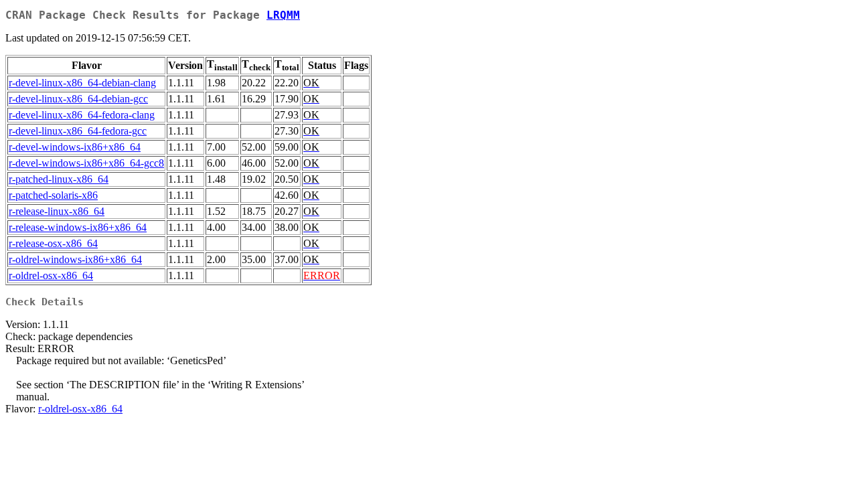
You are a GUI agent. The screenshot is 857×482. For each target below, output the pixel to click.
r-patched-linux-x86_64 (58, 179)
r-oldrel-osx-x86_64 (51, 275)
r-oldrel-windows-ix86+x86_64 (75, 259)
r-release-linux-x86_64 (56, 211)
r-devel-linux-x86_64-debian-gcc (78, 98)
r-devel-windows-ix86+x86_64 (75, 147)
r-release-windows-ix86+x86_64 (78, 227)
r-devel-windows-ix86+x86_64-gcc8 (86, 163)
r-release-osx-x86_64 (53, 243)
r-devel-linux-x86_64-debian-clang (82, 82)
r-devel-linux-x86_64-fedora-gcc (78, 131)
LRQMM (283, 15)
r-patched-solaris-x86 (53, 195)
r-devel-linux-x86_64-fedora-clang (82, 114)
